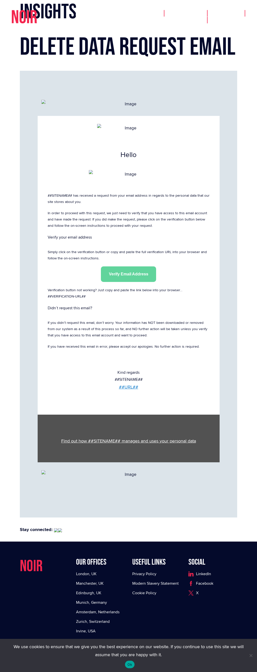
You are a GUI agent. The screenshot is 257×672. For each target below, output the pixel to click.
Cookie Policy (144, 593)
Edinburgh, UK (88, 593)
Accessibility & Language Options (116, 14)
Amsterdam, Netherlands (97, 612)
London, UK (86, 574)
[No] (250, 655)
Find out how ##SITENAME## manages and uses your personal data (128, 441)
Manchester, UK (90, 583)
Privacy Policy (144, 574)
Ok (129, 664)
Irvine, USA (86, 631)
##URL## (128, 387)
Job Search (186, 14)
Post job (227, 14)
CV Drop (190, 20)
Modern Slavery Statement (155, 583)
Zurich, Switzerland (93, 621)
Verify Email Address (128, 274)
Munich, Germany (91, 602)
